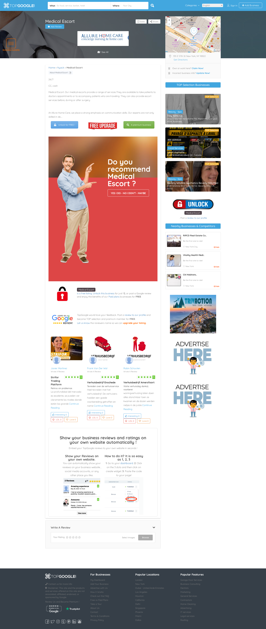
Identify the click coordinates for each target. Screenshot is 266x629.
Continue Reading (103, 405)
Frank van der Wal (97, 368)
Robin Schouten (131, 368)
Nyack (60, 67)
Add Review (56, 26)
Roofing (184, 620)
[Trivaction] (193, 314)
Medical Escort (86, 289)
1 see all (104, 52)
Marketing (185, 592)
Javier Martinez (59, 368)
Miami (138, 616)
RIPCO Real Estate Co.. (195, 235)
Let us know (83, 323)
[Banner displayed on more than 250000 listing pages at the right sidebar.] (193, 357)
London (139, 580)
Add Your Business (99, 584)
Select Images (128, 537)
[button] (11, 43)
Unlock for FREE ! (66, 124)
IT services (185, 612)
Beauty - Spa (175, 111)
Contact (94, 612)
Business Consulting (190, 584)
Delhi (137, 604)
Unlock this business (103, 293)
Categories (191, 5)
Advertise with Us (99, 588)
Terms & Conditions (99, 616)
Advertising (185, 608)
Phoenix (139, 612)
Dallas (138, 620)
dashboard (126, 463)
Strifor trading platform (56, 381)
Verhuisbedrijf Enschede (101, 382)
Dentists (184, 588)
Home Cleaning (188, 604)
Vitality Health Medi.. (193, 255)
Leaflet (216, 51)
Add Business (251, 5)
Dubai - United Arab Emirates (149, 588)
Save (142, 21)
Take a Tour (96, 604)
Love (73, 419)
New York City (191, 247)
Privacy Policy (97, 620)
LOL (58, 419)
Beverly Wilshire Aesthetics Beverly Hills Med (192, 182)
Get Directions (181, 59)
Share (155, 21)
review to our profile (135, 314)
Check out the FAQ (99, 596)
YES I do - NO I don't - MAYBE (128, 193)
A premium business (141, 124)
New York (189, 266)
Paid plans (114, 296)
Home (51, 67)
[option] (103, 38)
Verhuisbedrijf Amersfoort (139, 382)
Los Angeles (141, 592)
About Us (94, 608)
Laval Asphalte (175, 152)
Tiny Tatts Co (174, 115)
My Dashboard (97, 580)
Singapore (140, 608)
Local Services (175, 148)
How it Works (97, 592)
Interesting (61, 414)
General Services (188, 596)
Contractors (186, 600)
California (139, 600)
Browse (145, 537)
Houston (139, 596)
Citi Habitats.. (190, 274)
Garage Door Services (191, 580)
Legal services (187, 616)
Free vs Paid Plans (99, 600)
